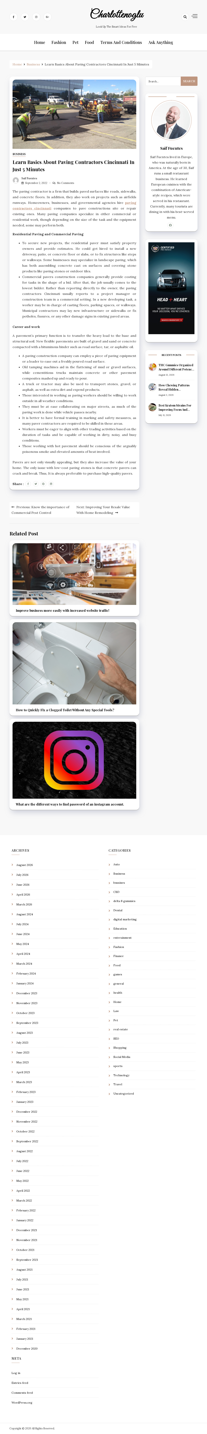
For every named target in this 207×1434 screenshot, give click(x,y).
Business (19, 154)
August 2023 (24, 1033)
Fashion (59, 42)
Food (89, 42)
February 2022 (26, 1210)
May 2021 (22, 1299)
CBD (116, 892)
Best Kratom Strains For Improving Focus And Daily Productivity (174, 409)
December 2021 (26, 1230)
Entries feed (20, 1383)
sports (118, 1066)
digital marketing (125, 919)
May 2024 (22, 944)
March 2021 (24, 1319)
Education (120, 928)
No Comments (65, 183)
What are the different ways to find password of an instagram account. (70, 804)
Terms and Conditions (121, 42)
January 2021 (24, 1339)
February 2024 (26, 973)
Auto (116, 864)
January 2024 (25, 983)
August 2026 (24, 865)
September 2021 (27, 1260)
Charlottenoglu (116, 15)
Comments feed (22, 1393)
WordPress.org (22, 1402)
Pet (75, 42)
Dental (117, 910)
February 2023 (26, 1092)
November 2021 (26, 1240)
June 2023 (22, 1052)
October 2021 (25, 1250)
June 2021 (22, 1289)
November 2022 (26, 1121)
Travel (117, 1084)
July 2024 (22, 924)
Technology (121, 1075)
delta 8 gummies (124, 901)
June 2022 (22, 1171)
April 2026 (23, 894)
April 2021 (23, 1309)
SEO (116, 1038)
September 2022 (27, 1141)
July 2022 (22, 1161)
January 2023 (24, 1102)
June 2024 (23, 934)
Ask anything (160, 42)
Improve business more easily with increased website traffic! (62, 610)
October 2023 (25, 1013)
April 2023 (23, 1072)
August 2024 (24, 914)
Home (39, 42)
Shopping (120, 1047)
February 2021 (25, 1329)
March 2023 (24, 1082)
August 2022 (24, 1151)
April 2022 (23, 1190)
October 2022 (25, 1131)
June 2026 (23, 885)
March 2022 (24, 1200)
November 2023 (26, 1003)
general (118, 983)
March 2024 (24, 963)
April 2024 (23, 954)
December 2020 (27, 1348)
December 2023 (26, 993)
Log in (16, 1373)
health (117, 992)
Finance (118, 956)
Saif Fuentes (29, 178)
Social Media (121, 1057)
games (117, 974)
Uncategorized (123, 1093)
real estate (120, 1029)
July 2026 (22, 875)
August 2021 (24, 1269)
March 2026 (24, 904)
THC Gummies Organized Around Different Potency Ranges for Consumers (175, 369)
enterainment (122, 937)
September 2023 (27, 1023)
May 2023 (22, 1062)
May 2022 (22, 1181)
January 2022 (24, 1220)
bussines (119, 882)
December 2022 (26, 1112)
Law (116, 1011)
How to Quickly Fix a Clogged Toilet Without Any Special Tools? (65, 710)
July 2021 (22, 1279)
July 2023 (22, 1042)
